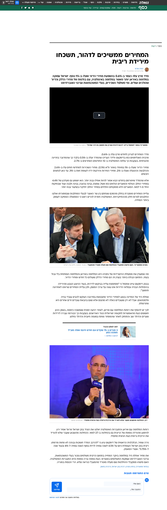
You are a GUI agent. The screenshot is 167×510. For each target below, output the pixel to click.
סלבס (99, 3)
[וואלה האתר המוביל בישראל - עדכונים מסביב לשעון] (144, 2)
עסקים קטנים (105, 8)
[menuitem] (132, 2)
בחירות (117, 3)
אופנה (49, 3)
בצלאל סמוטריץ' (142, 467)
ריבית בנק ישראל (118, 467)
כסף (92, 3)
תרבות (108, 3)
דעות (119, 8)
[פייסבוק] (21, 7)
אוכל (85, 3)
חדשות (134, 3)
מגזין (113, 8)
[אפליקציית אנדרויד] (32, 7)
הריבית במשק (105, 467)
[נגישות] (3, 2)
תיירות (68, 3)
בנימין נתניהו (130, 467)
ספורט (125, 3)
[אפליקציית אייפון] (29, 7)
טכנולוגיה (59, 3)
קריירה (95, 8)
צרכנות (126, 8)
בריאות (77, 3)
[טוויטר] (25, 7)
